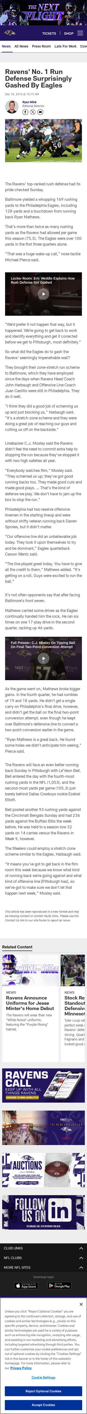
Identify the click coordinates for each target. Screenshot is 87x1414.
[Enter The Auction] (43, 1170)
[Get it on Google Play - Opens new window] (59, 1288)
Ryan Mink (29, 102)
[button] (43, 294)
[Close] (81, 1304)
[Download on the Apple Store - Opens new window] (26, 1286)
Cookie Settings (43, 1377)
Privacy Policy (21, 1368)
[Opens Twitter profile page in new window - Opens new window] (33, 112)
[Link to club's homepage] (9, 31)
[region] (43, 1356)
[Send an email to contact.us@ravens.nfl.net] (40, 112)
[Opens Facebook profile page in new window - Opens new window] (25, 112)
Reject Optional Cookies (44, 1391)
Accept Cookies (43, 1405)
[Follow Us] (43, 1212)
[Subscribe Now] (43, 1085)
